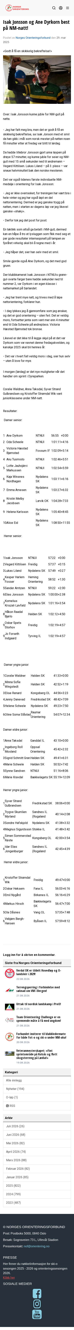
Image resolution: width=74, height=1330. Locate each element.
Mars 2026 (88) (16, 1160)
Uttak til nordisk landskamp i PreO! (38, 1004)
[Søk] (53, 8)
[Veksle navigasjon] (67, 8)
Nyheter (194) (15, 1089)
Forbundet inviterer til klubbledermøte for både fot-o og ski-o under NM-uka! (41, 1035)
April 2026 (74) (16, 1152)
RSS (12, 1106)
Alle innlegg (14, 1080)
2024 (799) (13, 1194)
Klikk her (9, 1277)
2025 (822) (13, 1185)
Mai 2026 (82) (15, 1143)
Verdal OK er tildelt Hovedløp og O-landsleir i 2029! (38, 972)
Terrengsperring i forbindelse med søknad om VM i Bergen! (38, 989)
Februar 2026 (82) (18, 1168)
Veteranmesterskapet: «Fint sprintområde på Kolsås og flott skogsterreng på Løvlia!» (36, 1054)
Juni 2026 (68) (15, 1135)
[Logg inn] (60, 8)
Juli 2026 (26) (15, 1126)
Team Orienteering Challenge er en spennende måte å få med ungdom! (38, 1019)
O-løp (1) (12, 1097)
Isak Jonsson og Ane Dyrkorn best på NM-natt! (36, 24)
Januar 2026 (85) (17, 1177)
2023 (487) (13, 1202)
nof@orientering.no (37, 1246)
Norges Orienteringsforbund (33, 37)
